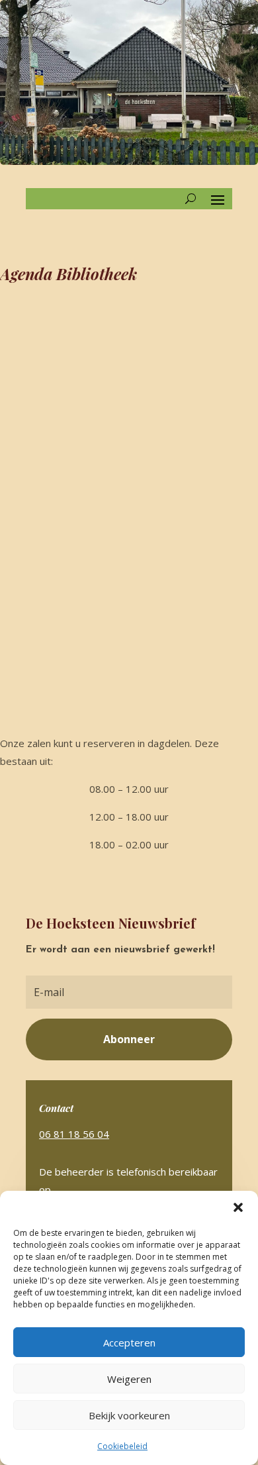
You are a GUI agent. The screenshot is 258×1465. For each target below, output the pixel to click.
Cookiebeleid (122, 1446)
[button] (238, 1207)
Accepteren (129, 1342)
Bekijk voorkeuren (129, 1415)
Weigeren (129, 1379)
